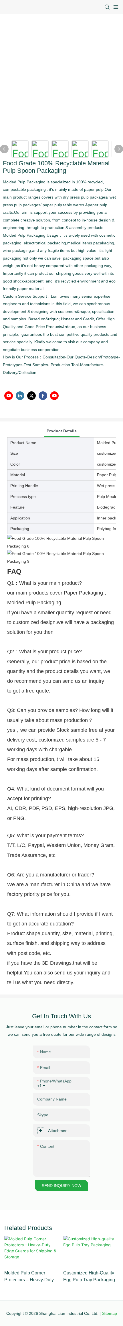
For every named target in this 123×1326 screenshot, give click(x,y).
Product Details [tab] (62, 431)
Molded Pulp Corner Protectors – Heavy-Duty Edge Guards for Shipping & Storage (31, 1276)
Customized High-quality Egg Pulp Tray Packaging (89, 1276)
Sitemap (109, 1313)
